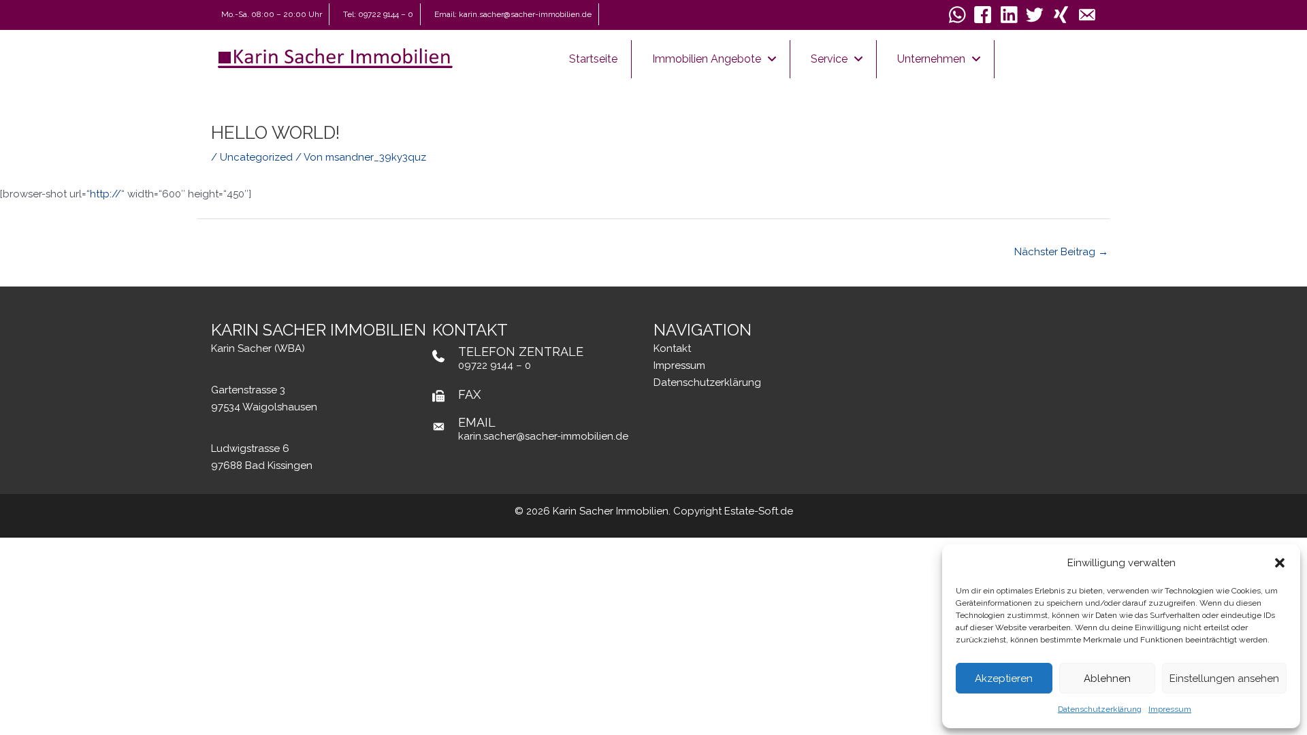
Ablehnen (1107, 678)
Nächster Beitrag (1061, 252)
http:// (105, 194)
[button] (1280, 563)
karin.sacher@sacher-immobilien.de (543, 436)
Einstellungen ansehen (1224, 678)
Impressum (1169, 709)
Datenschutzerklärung (1100, 709)
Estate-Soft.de (758, 511)
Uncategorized (256, 157)
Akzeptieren (1004, 678)
